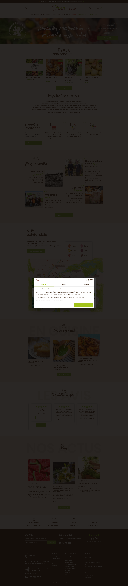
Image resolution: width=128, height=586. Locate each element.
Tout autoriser (83, 304)
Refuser (45, 304)
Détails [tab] (64, 284)
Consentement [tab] (44, 284)
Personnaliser (63, 304)
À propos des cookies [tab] (84, 284)
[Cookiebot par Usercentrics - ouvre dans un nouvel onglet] (87, 280)
